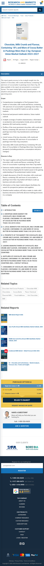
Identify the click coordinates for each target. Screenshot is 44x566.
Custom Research (22, 521)
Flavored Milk (7, 295)
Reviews (22, 507)
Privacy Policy (19, 561)
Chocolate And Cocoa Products (13, 289)
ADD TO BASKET (22, 400)
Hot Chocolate (33, 295)
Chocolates (6, 292)
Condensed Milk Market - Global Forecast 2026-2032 (24, 351)
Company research (22, 518)
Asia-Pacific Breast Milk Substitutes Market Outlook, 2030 (26, 327)
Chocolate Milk (32, 289)
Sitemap (11, 561)
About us (22, 501)
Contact (22, 531)
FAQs (22, 534)
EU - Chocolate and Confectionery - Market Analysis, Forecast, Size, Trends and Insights (24, 363)
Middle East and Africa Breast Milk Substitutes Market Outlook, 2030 (24, 339)
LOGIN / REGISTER (22, 538)
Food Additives (19, 295)
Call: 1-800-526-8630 (22, 421)
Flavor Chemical (30, 292)
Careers (22, 504)
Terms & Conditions (29, 561)
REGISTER (22, 471)
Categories (22, 515)
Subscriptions (22, 524)
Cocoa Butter (17, 292)
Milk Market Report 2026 (16, 315)
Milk (3, 299)
